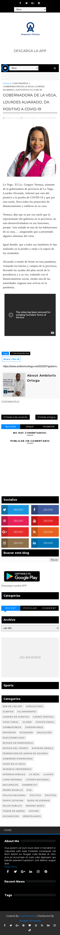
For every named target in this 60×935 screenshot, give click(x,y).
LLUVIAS (48, 774)
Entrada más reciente (16, 417)
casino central (43, 717)
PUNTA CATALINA (13, 800)
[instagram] (38, 871)
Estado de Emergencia (18, 743)
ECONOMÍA (26, 732)
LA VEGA (34, 774)
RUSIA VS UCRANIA (39, 800)
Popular (30, 608)
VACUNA (34, 811)
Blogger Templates (30, 920)
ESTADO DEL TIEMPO (15, 748)
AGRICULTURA (34, 706)
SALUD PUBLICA (12, 806)
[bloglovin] (29, 925)
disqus (29, 426)
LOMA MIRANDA (12, 779)
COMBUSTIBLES (12, 727)
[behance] (48, 925)
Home (6, 83)
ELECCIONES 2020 (14, 737)
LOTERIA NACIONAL (37, 779)
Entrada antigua (46, 417)
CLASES (27, 722)
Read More (10, 866)
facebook (48, 426)
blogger (11, 426)
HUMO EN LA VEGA (14, 764)
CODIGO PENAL (45, 722)
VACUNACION (11, 816)
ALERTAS (8, 711)
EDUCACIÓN (44, 732)
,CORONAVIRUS (47, 118)
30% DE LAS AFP (12, 706)
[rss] (42, 925)
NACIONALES (10, 785)
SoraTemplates (27, 916)
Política (50, 795)
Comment (49, 608)
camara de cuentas (16, 717)
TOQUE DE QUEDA (14, 811)
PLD (29, 790)
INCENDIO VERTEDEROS (17, 769)
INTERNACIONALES (14, 774)
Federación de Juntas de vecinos (25, 753)
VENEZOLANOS (32, 816)
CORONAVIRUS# (20, 353)
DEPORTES (9, 732)
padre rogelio (13, 790)
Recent (10, 608)
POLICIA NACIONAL (14, 795)
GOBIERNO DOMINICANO (18, 758)
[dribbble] (35, 925)
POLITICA (35, 795)
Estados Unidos (42, 748)
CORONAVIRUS (20, 83)
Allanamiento (26, 711)
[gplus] (32, 3)
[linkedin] (30, 871)
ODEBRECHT (29, 785)
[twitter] (26, 3)
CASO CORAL (11, 722)
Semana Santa (35, 806)
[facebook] (20, 3)
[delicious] (29, 930)
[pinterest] (39, 3)
